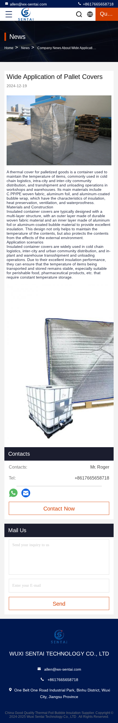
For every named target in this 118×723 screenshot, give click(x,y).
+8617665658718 (98, 4)
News (25, 48)
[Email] (25, 493)
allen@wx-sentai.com (28, 4)
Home (8, 48)
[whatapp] (13, 492)
